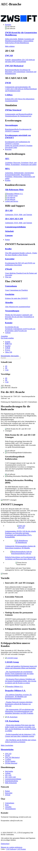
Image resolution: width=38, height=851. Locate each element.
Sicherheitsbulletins (11, 781)
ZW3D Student (10, 761)
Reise (7, 805)
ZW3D (7, 755)
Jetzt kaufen (9, 771)
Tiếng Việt (8, 352)
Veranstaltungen (10, 809)
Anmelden (4, 336)
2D (6, 366)
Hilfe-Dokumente (11, 783)
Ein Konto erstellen (7, 338)
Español (7, 346)
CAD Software (11, 849)
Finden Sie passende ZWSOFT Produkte (18, 145)
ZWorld (7, 795)
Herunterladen (7, 749)
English (7, 342)
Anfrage (8, 773)
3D (6, 368)
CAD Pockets (21, 849)
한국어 (7, 350)
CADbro (8, 759)
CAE (7, 370)
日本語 (7, 348)
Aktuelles (8, 807)
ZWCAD (8, 754)
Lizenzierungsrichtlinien (13, 779)
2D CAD (8, 775)
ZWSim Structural (11, 763)
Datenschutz (5, 844)
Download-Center (11, 147)
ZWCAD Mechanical (12, 757)
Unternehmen (9, 803)
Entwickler (8, 793)
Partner (7, 791)
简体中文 (8, 344)
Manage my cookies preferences (11, 847)
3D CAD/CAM (10, 777)
